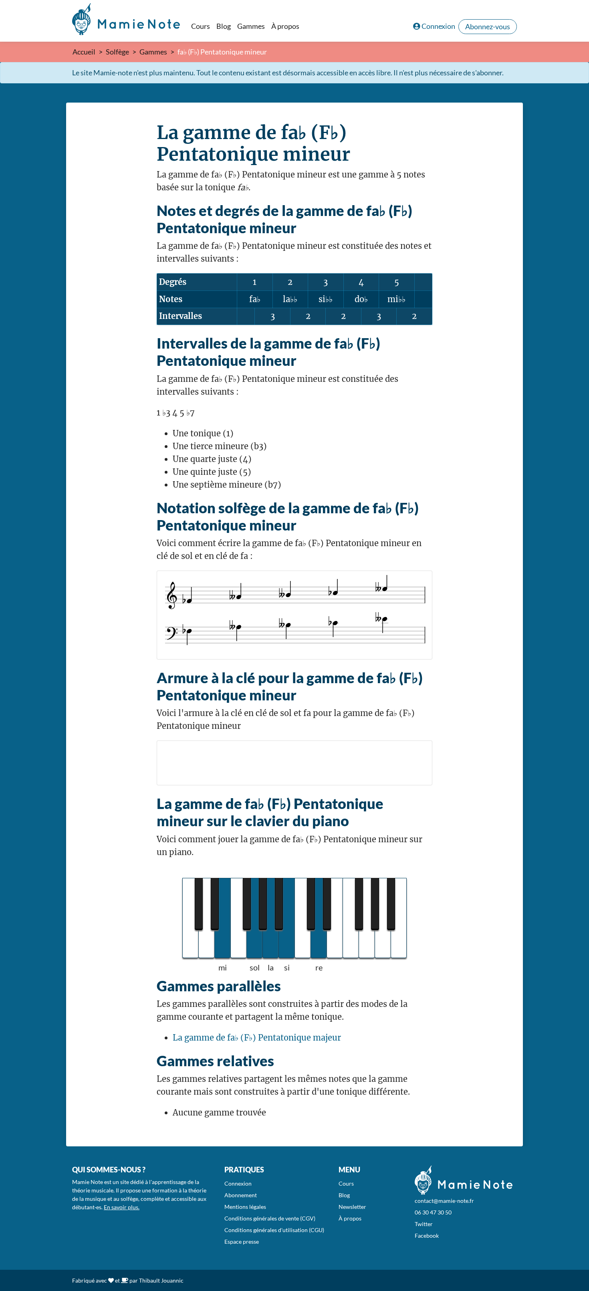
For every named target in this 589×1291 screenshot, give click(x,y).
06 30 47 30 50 (433, 1212)
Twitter (424, 1223)
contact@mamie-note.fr (444, 1200)
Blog (223, 26)
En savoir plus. (121, 1207)
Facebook (427, 1235)
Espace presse (241, 1241)
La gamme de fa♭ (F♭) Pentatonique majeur (257, 1038)
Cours (200, 26)
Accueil (84, 51)
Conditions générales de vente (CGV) (269, 1218)
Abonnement (240, 1195)
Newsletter (352, 1206)
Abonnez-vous (487, 26)
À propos (285, 26)
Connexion (438, 26)
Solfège (117, 51)
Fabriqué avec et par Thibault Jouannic (128, 1280)
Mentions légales (245, 1206)
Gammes (251, 26)
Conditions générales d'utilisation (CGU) (274, 1229)
